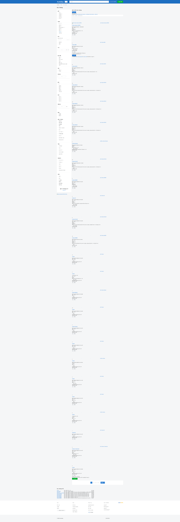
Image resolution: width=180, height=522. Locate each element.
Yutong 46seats (74, 292)
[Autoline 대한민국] (60, 1)
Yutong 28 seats (75, 143)
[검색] (70, 1)
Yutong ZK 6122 (75, 161)
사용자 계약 (85, 56)
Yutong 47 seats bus (75, 448)
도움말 (58, 506)
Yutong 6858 (74, 44)
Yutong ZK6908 (74, 237)
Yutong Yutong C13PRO (76, 25)
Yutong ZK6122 (74, 84)
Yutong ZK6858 (59, 497)
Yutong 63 (74, 432)
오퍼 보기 (74, 478)
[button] (73, 35)
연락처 (58, 508)
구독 (74, 55)
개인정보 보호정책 (79, 56)
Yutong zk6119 (74, 66)
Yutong (73, 256)
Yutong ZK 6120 (75, 219)
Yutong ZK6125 (74, 124)
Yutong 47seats (74, 326)
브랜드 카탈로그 (75, 511)
